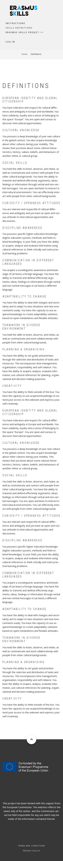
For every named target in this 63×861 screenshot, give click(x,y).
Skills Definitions (19, 27)
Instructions (15, 23)
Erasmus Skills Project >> (25, 32)
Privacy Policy (31, 851)
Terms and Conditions (31, 846)
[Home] (31, 10)
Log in (10, 41)
